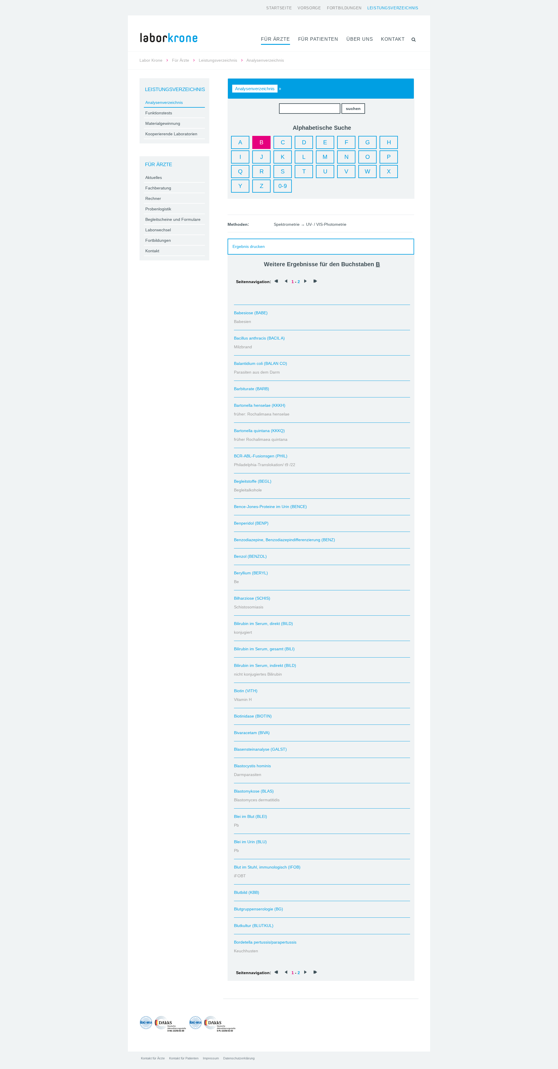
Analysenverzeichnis (255, 88)
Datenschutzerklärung (239, 1058)
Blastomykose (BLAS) (254, 791)
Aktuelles (153, 177)
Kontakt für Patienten (183, 1058)
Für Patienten (318, 39)
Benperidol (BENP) (251, 523)
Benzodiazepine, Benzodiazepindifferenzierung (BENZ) (284, 539)
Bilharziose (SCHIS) (252, 598)
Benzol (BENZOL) (250, 556)
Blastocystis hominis (252, 765)
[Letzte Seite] (315, 281)
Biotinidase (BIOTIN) (253, 716)
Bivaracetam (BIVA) (252, 732)
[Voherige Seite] (286, 281)
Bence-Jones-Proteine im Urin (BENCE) (270, 506)
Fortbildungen (344, 8)
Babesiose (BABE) (251, 312)
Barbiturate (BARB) (251, 388)
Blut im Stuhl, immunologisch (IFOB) (267, 867)
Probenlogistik (158, 209)
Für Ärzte (275, 39)
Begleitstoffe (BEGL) (252, 481)
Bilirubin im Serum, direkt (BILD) (263, 623)
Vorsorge (309, 8)
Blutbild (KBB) (246, 892)
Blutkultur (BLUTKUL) (253, 925)
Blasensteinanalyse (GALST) (260, 749)
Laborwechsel (158, 230)
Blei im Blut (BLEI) (250, 816)
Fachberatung (158, 188)
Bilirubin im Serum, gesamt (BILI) (264, 649)
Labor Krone (151, 60)
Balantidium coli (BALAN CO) (260, 363)
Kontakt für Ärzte (153, 1058)
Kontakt (393, 39)
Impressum (211, 1058)
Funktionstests (158, 113)
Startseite (279, 8)
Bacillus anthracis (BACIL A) (259, 338)
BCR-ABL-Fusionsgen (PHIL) (260, 456)
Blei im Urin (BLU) (250, 841)
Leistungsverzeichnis (393, 8)
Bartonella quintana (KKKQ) (259, 430)
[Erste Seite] (276, 281)
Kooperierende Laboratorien (171, 134)
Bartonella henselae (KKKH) (259, 405)
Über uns (359, 39)
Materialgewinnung (162, 123)
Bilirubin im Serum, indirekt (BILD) (265, 665)
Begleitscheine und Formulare (173, 219)
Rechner (153, 198)
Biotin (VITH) (245, 690)
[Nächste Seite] (305, 281)
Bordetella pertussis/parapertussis (265, 942)
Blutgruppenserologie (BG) (258, 909)
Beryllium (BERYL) (251, 573)
